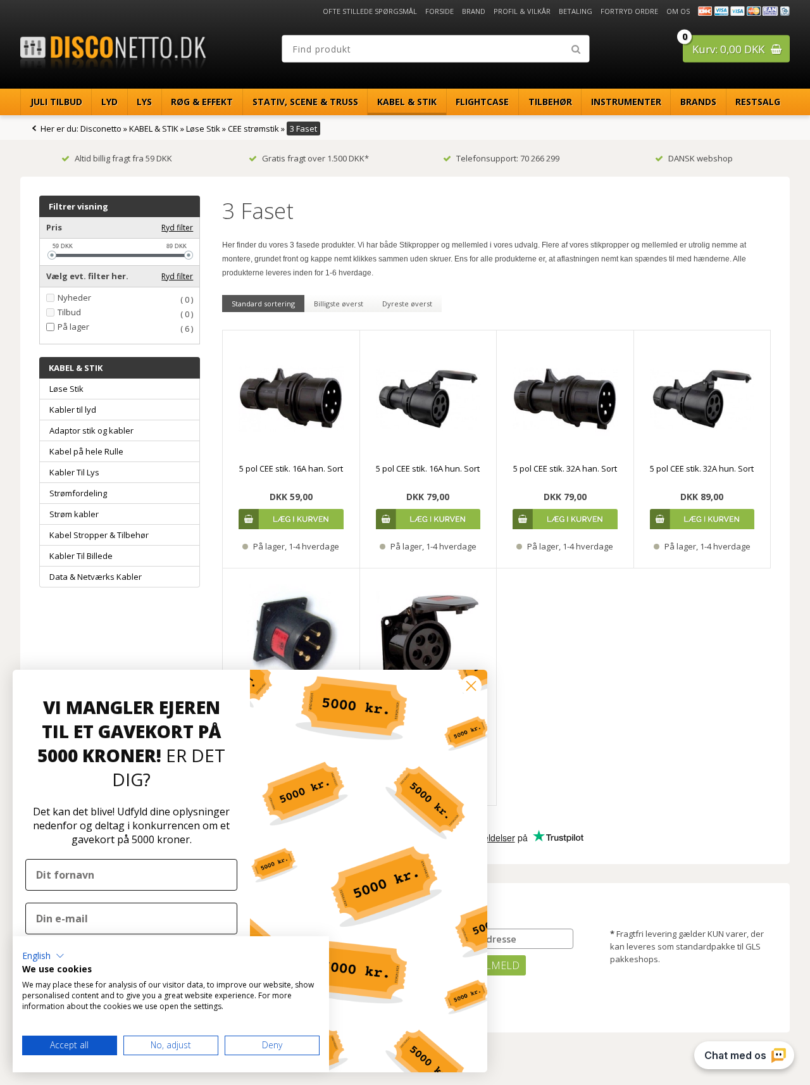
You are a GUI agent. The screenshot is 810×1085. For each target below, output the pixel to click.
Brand (473, 11)
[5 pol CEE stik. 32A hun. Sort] (702, 398)
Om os (678, 11)
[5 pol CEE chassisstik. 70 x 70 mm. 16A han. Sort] (291, 636)
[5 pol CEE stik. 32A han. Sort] (565, 398)
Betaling (575, 11)
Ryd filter (177, 227)
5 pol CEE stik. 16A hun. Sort (428, 468)
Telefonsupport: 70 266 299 (507, 158)
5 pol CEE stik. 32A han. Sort (565, 468)
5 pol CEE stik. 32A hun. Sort (702, 468)
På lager (73, 327)
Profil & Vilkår (522, 11)
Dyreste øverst (407, 303)
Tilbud (69, 312)
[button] (43, 955)
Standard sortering (263, 303)
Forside (439, 11)
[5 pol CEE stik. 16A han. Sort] (291, 398)
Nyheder (74, 298)
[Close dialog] (471, 686)
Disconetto (101, 128)
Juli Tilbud (56, 102)
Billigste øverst (338, 303)
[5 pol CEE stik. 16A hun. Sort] (428, 398)
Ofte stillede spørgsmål (370, 11)
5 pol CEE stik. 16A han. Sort (291, 468)
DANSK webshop (700, 158)
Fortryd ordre (629, 11)
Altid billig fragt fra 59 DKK (123, 158)
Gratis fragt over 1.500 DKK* (315, 158)
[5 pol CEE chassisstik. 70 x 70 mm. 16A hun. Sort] (428, 636)
